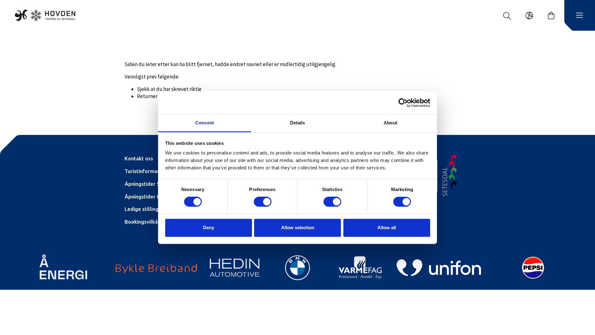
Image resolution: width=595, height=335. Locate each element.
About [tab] (390, 122)
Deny (208, 227)
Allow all (386, 227)
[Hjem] (45, 15)
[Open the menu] (579, 15)
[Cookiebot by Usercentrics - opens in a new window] (403, 102)
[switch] (262, 202)
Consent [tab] (204, 122)
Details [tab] (297, 122)
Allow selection (297, 227)
